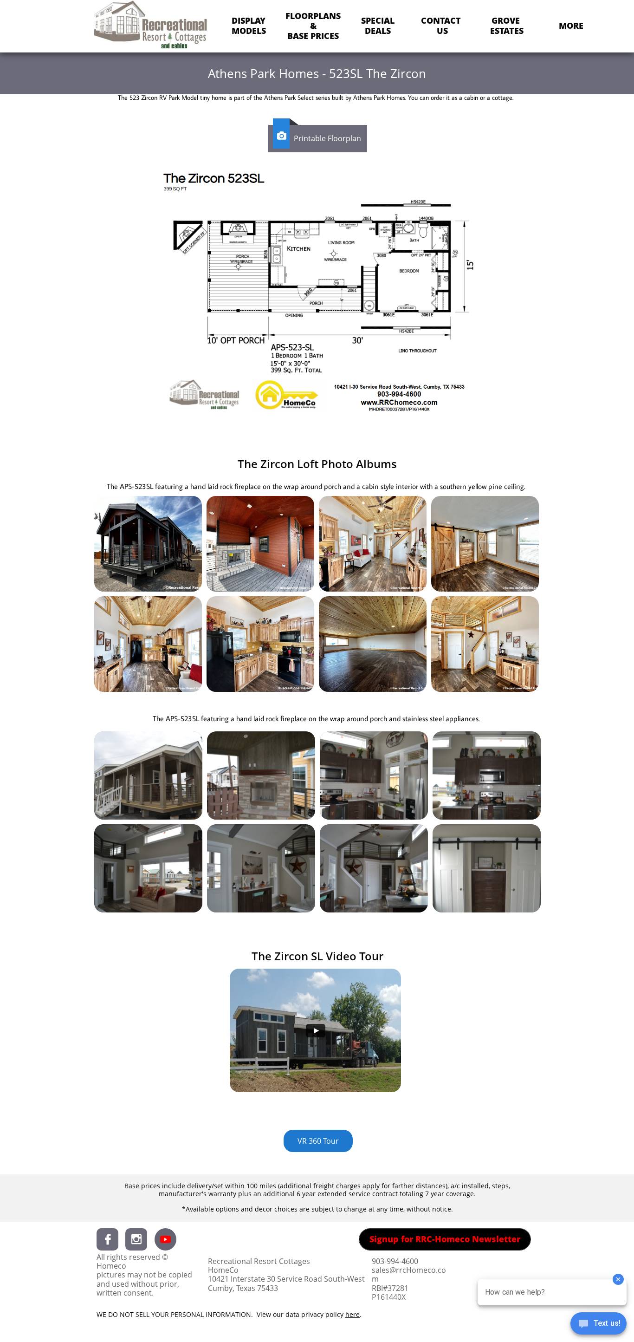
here (352, 1314)
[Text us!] (598, 1324)
